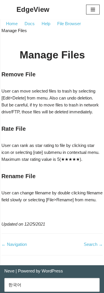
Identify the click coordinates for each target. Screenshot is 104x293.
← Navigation (14, 244)
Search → (93, 244)
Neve (9, 270)
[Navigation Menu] (93, 9)
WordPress (52, 270)
